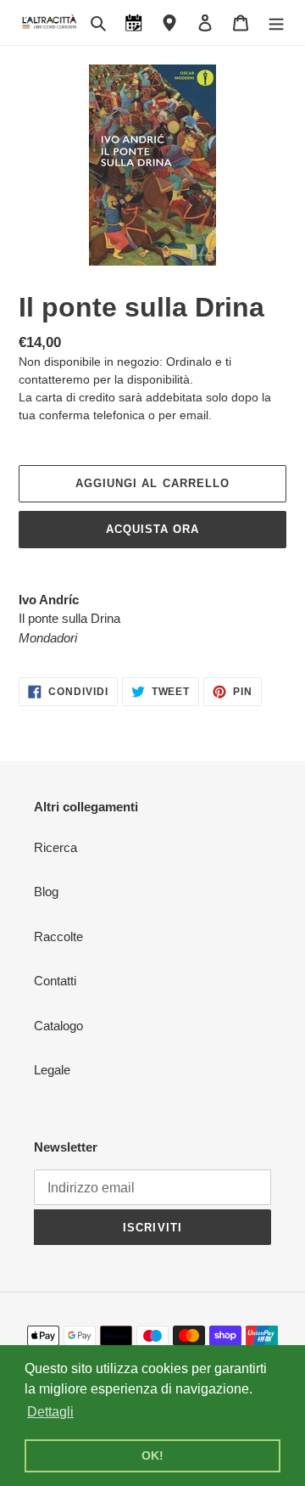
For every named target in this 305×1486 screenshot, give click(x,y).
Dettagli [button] (50, 1412)
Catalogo (58, 1025)
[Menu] (276, 22)
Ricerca (55, 847)
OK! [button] (152, 1455)
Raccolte (58, 936)
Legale (52, 1070)
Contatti (55, 980)
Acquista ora (152, 529)
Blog (46, 891)
